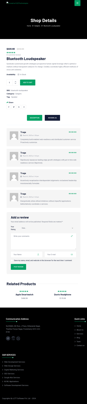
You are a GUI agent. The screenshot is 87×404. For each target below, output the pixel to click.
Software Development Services (16, 385)
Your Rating (13, 228)
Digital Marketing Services (14, 370)
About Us (80, 330)
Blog (78, 338)
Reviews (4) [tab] (52, 118)
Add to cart (27, 82)
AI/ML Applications (11, 381)
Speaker (14, 97)
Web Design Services (12, 366)
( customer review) (14, 55)
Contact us (80, 345)
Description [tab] (34, 118)
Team (79, 342)
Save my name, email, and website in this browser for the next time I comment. (43, 260)
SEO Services (9, 374)
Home (29, 26)
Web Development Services (14, 362)
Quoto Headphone (62, 294)
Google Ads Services (12, 378)
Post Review (18, 267)
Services (80, 334)
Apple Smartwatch (24, 294)
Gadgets (37, 26)
